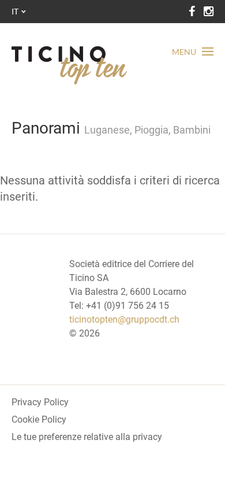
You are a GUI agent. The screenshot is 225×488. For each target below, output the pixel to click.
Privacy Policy (40, 402)
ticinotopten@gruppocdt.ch (124, 319)
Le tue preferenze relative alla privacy (87, 436)
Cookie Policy (39, 419)
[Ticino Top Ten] (69, 65)
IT (15, 11)
